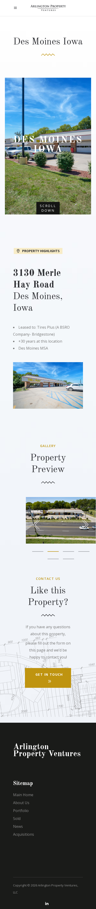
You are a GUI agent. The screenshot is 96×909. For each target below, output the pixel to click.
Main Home (23, 794)
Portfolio (21, 810)
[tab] (48, 250)
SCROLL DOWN (48, 208)
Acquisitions (23, 834)
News (18, 826)
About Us (21, 802)
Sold (17, 818)
